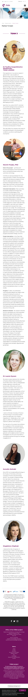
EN (23, 1)
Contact (14, 658)
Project (14, 649)
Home (3, 23)
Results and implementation (14, 657)
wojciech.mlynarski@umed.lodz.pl (14, 638)
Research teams (8, 23)
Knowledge (14, 655)
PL (25, 1)
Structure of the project (14, 652)
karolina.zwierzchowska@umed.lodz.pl (14, 640)
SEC (14, 654)
